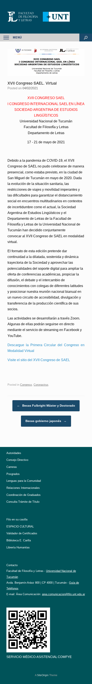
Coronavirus (41, 384)
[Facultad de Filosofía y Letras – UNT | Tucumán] (46, 17)
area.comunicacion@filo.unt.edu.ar (63, 594)
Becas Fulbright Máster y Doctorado (46, 405)
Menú (17, 37)
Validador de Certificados (21, 533)
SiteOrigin (43, 675)
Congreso (26, 384)
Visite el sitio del (38, 360)
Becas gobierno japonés (46, 421)
